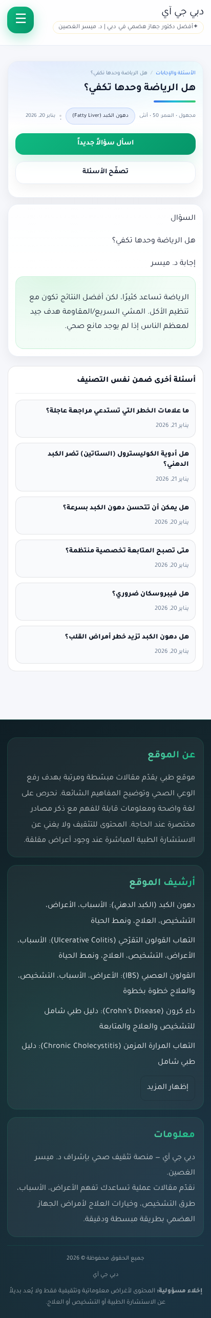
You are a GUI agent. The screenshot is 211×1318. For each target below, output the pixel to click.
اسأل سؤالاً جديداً (105, 143)
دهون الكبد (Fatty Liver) (100, 116)
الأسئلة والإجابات (176, 73)
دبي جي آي (182, 12)
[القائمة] (20, 20)
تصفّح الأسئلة (105, 172)
